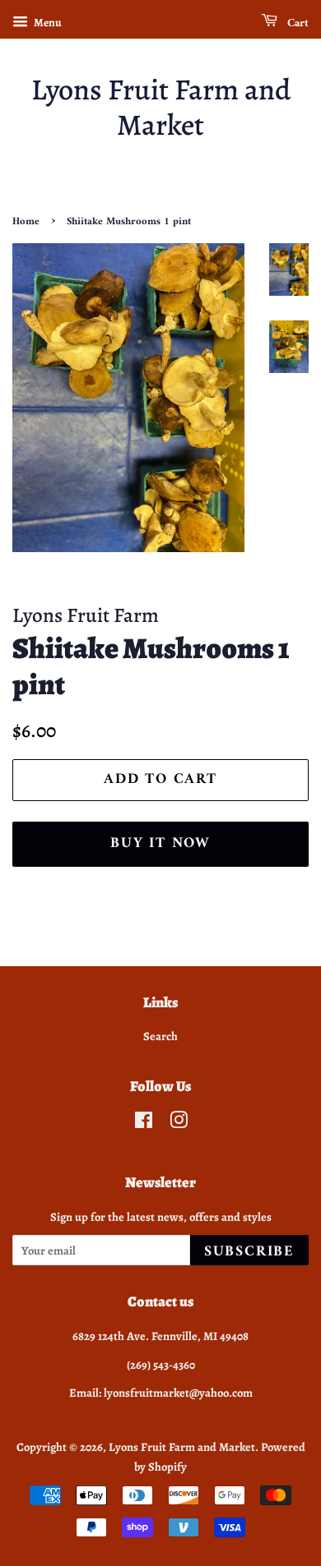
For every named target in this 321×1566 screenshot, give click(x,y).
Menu (47, 22)
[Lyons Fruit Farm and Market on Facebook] (143, 1123)
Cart (296, 23)
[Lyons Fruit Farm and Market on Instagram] (179, 1123)
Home (26, 222)
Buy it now (160, 843)
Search (160, 1036)
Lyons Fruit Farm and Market (161, 106)
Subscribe (249, 1251)
